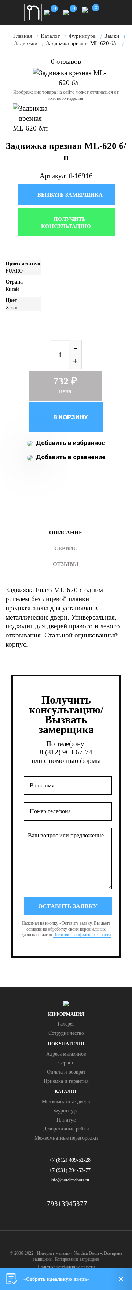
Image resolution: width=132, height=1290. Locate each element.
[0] (47, 11)
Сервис (65, 548)
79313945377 (67, 1203)
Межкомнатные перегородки (66, 1138)
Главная (22, 36)
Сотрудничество (66, 1033)
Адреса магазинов (66, 1054)
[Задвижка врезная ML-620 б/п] (69, 77)
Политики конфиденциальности (82, 934)
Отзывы (65, 564)
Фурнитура (66, 1111)
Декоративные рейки (66, 1129)
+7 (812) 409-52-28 (70, 1160)
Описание (65, 533)
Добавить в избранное (69, 442)
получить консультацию (66, 222)
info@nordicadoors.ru (70, 1180)
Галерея (66, 1024)
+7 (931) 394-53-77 (70, 1170)
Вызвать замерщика (69, 195)
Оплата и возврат (66, 1072)
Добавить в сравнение (70, 457)
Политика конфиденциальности (66, 1266)
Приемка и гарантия (66, 1081)
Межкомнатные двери (66, 1101)
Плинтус (66, 1120)
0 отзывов (66, 61)
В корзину (70, 417)
